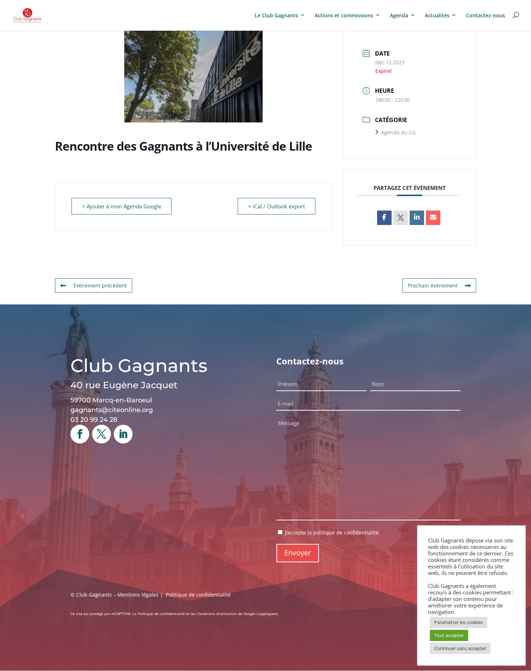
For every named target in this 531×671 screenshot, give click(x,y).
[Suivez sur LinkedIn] (123, 434)
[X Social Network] (400, 218)
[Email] (433, 218)
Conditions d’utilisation (217, 613)
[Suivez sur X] (101, 434)
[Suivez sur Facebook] (79, 434)
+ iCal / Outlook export (276, 206)
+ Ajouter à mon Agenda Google (121, 206)
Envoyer (297, 553)
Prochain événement (433, 285)
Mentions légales (138, 594)
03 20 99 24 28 (93, 420)
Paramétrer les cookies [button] (458, 622)
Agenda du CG (398, 132)
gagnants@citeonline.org (111, 410)
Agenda (399, 15)
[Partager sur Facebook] (384, 218)
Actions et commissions (344, 15)
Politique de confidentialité (198, 594)
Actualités (437, 15)
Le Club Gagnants (276, 15)
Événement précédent (100, 285)
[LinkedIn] (417, 218)
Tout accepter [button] (449, 635)
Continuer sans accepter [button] (460, 648)
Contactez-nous (485, 15)
